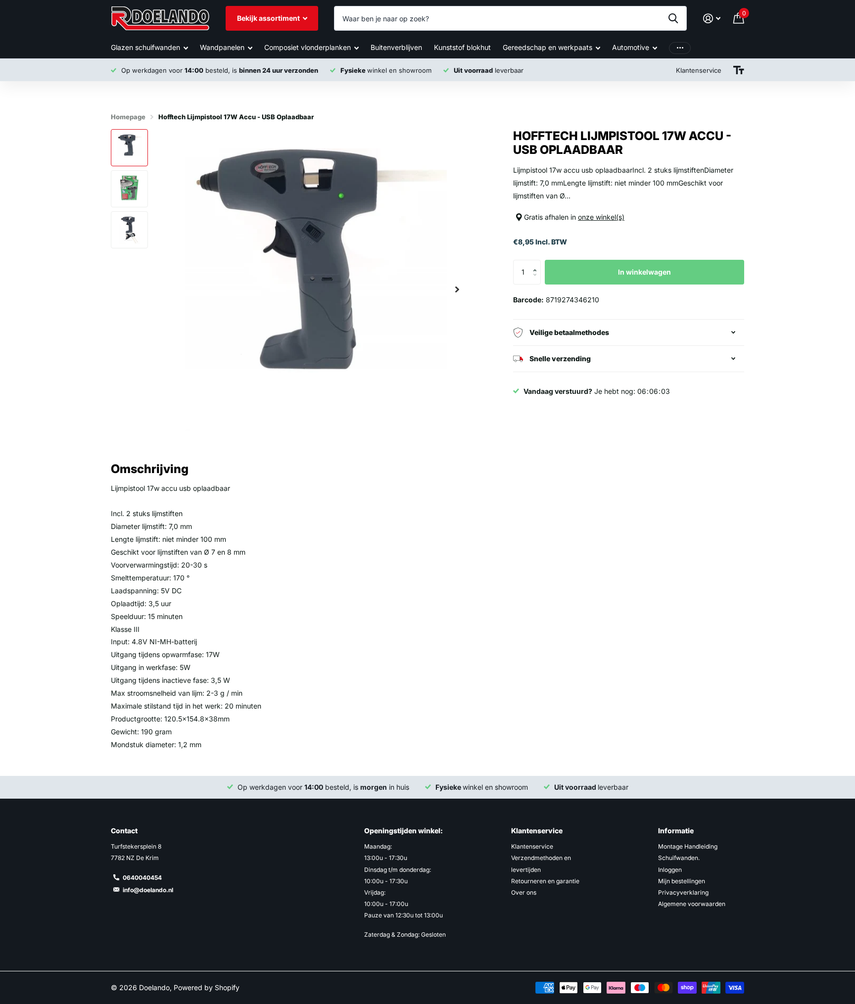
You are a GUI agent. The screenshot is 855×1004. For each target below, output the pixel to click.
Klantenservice (537, 830)
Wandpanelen (222, 47)
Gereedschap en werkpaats (547, 47)
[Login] (712, 18)
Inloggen (670, 869)
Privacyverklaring (683, 892)
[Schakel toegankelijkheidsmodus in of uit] (738, 70)
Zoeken (673, 18)
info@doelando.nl (148, 890)
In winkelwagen (644, 272)
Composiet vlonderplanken (307, 47)
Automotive (630, 47)
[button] (457, 289)
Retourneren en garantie (545, 881)
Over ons (523, 892)
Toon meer (680, 48)
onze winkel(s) (601, 217)
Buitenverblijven (396, 47)
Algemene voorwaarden (691, 904)
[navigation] (129, 147)
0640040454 (142, 877)
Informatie (676, 830)
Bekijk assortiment (269, 18)
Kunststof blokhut (462, 47)
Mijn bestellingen (681, 881)
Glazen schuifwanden (145, 47)
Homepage (128, 117)
